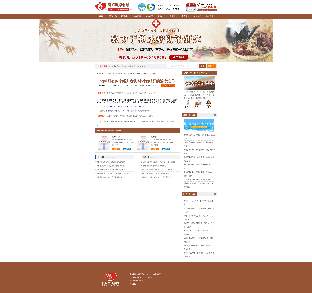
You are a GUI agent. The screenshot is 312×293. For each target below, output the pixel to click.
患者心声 (161, 16)
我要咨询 (125, 85)
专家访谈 (185, 16)
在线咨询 (210, 16)
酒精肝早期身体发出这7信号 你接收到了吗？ (109, 177)
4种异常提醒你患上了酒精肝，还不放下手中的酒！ (157, 169)
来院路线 (197, 16)
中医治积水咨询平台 (113, 74)
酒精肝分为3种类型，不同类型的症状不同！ (155, 173)
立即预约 (127, 149)
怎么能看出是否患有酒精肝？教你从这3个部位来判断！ (159, 162)
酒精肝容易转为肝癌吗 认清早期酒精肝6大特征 (159, 122)
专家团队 (137, 16)
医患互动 (173, 16)
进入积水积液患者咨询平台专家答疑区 (145, 85)
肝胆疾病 (131, 74)
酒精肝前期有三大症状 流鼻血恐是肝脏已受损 (110, 162)
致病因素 (145, 74)
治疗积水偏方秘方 (139, 66)
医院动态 (125, 16)
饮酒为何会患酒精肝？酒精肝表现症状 (153, 166)
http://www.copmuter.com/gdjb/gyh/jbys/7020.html (126, 106)
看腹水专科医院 (127, 66)
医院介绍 (113, 16)
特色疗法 (149, 16)
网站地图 (133, 284)
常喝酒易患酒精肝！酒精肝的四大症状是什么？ (156, 177)
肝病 (138, 74)
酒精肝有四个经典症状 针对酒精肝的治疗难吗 (110, 169)
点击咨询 (140, 281)
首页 (101, 16)
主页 (124, 74)
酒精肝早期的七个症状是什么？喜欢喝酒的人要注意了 (112, 173)
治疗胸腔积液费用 (115, 66)
